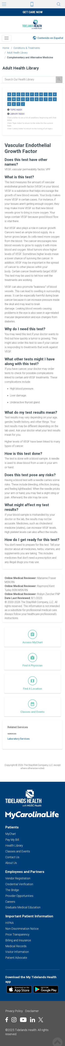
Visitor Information (17, 952)
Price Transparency (17, 934)
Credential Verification (19, 884)
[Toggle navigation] (6, 38)
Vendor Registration (17, 878)
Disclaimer (32, 1011)
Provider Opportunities (19, 896)
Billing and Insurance (18, 940)
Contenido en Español (50, 37)
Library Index (17, 114)
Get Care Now (32, 12)
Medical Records (15, 946)
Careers (10, 901)
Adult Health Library (17, 52)
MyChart (10, 834)
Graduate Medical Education (22, 907)
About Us (11, 863)
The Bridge (12, 890)
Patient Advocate (16, 957)
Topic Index (16, 110)
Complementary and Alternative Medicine (30, 57)
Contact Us (12, 857)
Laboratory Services (19, 738)
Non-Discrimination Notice (22, 928)
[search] (29, 79)
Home (5, 48)
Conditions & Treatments (27, 48)
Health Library (14, 845)
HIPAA (9, 923)
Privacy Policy (14, 1011)
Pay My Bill (12, 839)
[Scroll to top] (57, 1039)
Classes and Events (17, 851)
